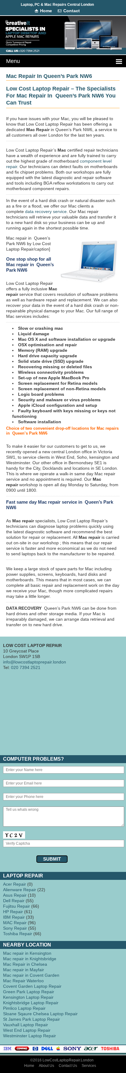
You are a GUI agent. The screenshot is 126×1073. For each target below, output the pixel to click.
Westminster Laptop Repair (29, 1035)
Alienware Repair (19, 889)
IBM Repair (14, 917)
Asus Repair (15, 895)
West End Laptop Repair (26, 1030)
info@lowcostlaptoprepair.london (34, 662)
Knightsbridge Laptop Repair (30, 1002)
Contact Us (68, 1066)
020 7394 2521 (25, 667)
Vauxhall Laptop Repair (25, 1024)
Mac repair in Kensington (27, 953)
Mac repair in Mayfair (23, 969)
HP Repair (13, 911)
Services (89, 1066)
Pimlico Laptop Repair (24, 1008)
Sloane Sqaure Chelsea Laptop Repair (40, 1013)
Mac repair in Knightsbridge (29, 958)
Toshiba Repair (17, 933)
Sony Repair (15, 928)
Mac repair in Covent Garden (31, 975)
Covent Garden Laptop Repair (32, 986)
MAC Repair (15, 922)
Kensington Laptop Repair (28, 997)
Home (46, 10)
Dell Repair (13, 900)
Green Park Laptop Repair (28, 991)
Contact (71, 10)
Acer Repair (14, 884)
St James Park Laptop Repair (31, 1019)
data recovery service (46, 211)
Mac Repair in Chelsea (25, 964)
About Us (46, 1066)
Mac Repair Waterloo (23, 980)
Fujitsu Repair (16, 906)
